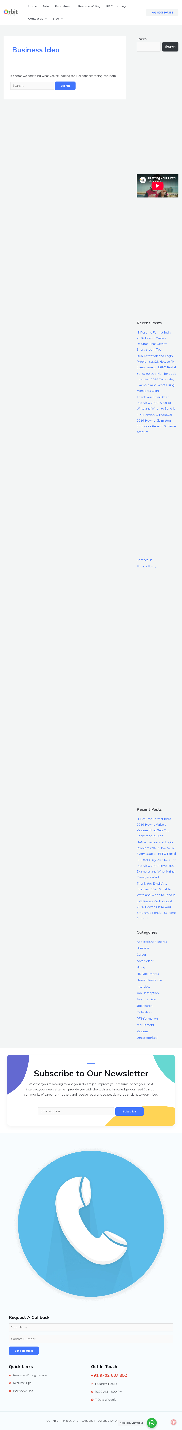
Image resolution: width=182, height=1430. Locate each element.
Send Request (24, 1350)
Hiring (141, 967)
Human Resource (149, 980)
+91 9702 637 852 (109, 1375)
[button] (162, 12)
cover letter (145, 961)
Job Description (148, 993)
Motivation (144, 1012)
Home (32, 6)
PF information (147, 1018)
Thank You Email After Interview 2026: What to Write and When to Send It (156, 403)
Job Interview (146, 999)
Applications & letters (152, 942)
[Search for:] (32, 85)
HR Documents (148, 974)
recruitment (145, 1025)
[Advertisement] (157, 112)
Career (141, 954)
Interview (143, 986)
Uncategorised (147, 1037)
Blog (55, 18)
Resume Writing (89, 6)
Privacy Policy (146, 566)
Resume (143, 1031)
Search (142, 39)
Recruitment (64, 6)
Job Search (144, 1006)
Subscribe (129, 1111)
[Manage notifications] (173, 1422)
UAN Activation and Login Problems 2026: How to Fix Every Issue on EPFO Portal (156, 361)
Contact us (35, 18)
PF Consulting (116, 6)
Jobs (46, 6)
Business (143, 948)
